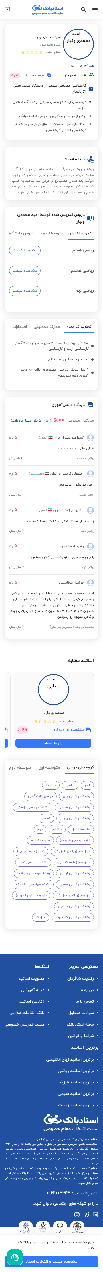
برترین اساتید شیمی (76, 1094)
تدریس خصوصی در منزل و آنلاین (56, 1144)
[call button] (15, 1257)
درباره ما (87, 990)
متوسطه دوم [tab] (52, 233)
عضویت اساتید (32, 978)
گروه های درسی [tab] (80, 767)
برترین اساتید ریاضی (76, 1071)
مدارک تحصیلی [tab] (47, 327)
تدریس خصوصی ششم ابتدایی (67, 1158)
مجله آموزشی (33, 990)
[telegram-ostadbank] (86, 1215)
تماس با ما (85, 1001)
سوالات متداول (81, 1013)
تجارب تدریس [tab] (79, 326)
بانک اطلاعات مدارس (27, 1013)
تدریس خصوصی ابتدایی (51, 1154)
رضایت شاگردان (80, 978)
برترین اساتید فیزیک (76, 1082)
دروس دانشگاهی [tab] (19, 233)
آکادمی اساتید (32, 1001)
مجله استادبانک (80, 1024)
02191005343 (58, 1193)
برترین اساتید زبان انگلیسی (70, 1059)
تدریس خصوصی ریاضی (31, 1149)
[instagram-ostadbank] (77, 1215)
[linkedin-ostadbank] (95, 1215)
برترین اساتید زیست (76, 1105)
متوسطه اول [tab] (81, 233)
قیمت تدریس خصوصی (25, 1024)
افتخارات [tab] (19, 327)
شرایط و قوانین (81, 1036)
